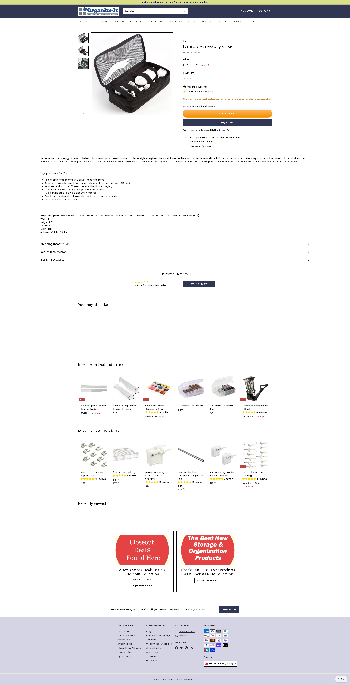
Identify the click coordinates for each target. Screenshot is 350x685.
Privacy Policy (125, 652)
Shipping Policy (125, 643)
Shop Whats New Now (207, 580)
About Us (151, 639)
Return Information (53, 252)
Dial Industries (111, 365)
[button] (152, 412)
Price (186, 59)
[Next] (83, 112)
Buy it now (227, 122)
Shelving (175, 21)
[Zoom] (132, 74)
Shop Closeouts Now (142, 585)
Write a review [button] (199, 283)
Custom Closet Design (158, 635)
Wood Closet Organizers (159, 643)
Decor (222, 21)
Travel (237, 21)
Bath (192, 21)
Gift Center (152, 652)
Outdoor (255, 21)
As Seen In (151, 656)
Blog (148, 631)
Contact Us (124, 631)
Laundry (137, 21)
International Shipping (129, 648)
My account (124, 656)
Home (185, 41)
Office (206, 21)
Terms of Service (126, 635)
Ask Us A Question (52, 260)
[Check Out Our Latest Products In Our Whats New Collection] (208, 550)
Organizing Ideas (155, 648)
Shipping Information (55, 244)
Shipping (187, 106)
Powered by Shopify (184, 679)
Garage (119, 21)
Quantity (188, 73)
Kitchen (101, 21)
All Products (108, 431)
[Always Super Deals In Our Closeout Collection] (142, 550)
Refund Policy (125, 639)
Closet (83, 21)
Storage (156, 21)
